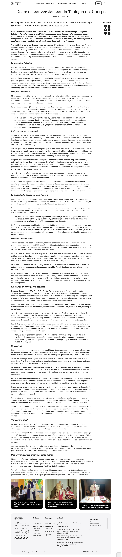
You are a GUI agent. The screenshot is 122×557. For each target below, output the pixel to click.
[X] (105, 26)
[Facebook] (109, 26)
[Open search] (104, 3)
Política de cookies (41, 552)
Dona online (37, 523)
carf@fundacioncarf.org (22, 523)
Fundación (39, 3)
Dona (98, 3)
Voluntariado (49, 526)
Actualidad (72, 3)
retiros (46, 256)
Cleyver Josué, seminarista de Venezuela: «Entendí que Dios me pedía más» (28, 504)
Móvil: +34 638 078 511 (22, 528)
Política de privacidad (28, 552)
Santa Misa (48, 529)
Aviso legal (17, 552)
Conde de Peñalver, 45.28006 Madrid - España (22, 532)
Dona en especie (38, 526)
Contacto (83, 3)
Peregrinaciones (50, 523)
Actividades (62, 3)
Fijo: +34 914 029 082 (22, 525)
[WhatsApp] (105, 33)
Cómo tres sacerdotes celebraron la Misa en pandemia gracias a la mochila (95, 506)
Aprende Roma (49, 531)
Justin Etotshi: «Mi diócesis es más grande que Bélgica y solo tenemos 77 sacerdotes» (61, 504)
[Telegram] (109, 33)
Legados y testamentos (37, 534)
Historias (65, 16)
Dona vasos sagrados (37, 529)
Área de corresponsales (54, 552)
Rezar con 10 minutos (49, 535)
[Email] (105, 29)
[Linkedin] (109, 29)
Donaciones (50, 3)
